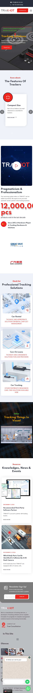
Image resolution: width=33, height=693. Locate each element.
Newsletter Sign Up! (17, 587)
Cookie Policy (18, 690)
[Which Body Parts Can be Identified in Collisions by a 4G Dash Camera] (16, 537)
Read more (11, 117)
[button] (29, 657)
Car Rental (16, 317)
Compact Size (14, 105)
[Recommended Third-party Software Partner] (16, 489)
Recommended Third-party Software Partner (13, 509)
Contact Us (22, 10)
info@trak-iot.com (17, 2)
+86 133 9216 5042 (17, 4)
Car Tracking (16, 385)
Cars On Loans (16, 352)
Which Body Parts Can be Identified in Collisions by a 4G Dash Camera (15, 558)
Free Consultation (14, 626)
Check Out (7, 47)
